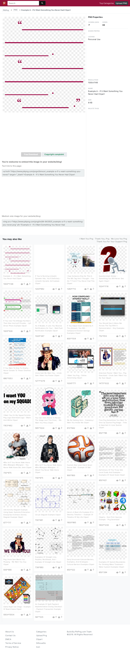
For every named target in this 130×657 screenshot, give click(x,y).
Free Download (31, 154)
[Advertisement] (44, 133)
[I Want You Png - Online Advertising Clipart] (81, 359)
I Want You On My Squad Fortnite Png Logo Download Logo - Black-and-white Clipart (17, 417)
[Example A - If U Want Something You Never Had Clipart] (44, 64)
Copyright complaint (54, 154)
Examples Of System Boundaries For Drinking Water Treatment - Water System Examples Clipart (112, 564)
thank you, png (102, 239)
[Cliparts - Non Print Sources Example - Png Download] (113, 500)
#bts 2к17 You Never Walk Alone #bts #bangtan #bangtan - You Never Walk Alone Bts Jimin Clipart (17, 464)
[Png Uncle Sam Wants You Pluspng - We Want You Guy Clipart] (17, 543)
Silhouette (41, 643)
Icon (38, 647)
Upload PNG (121, 3)
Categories (41, 631)
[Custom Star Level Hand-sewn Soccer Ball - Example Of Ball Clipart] (81, 448)
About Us (9, 631)
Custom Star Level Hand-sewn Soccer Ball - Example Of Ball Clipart (79, 467)
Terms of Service (13, 643)
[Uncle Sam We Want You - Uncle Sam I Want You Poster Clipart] (49, 356)
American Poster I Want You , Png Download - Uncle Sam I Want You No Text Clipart (113, 375)
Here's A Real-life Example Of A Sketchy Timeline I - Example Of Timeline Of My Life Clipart (80, 514)
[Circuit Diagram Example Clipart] (49, 498)
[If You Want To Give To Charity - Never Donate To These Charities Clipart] (17, 351)
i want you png (86, 239)
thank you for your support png (112, 241)
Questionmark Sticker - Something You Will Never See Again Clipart (111, 278)
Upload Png (41, 635)
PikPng (6, 10)
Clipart (39, 639)
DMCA (8, 639)
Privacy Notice (12, 647)
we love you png (119, 239)
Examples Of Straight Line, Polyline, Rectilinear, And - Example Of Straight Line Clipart (48, 559)
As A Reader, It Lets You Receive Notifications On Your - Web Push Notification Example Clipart (49, 328)
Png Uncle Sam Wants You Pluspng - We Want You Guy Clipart (14, 561)
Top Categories (106, 3)
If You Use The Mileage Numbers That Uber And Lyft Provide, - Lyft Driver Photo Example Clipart (17, 323)
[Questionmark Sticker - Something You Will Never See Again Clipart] (113, 259)
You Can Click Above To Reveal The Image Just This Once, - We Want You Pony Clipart (48, 420)
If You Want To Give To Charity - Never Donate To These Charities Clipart (17, 370)
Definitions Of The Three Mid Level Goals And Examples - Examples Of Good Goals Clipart (112, 472)
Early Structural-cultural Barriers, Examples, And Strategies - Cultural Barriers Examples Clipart (80, 561)
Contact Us (10, 635)
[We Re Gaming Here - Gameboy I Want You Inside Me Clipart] (81, 403)
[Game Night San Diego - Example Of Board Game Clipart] (17, 590)
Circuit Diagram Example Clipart (48, 515)
